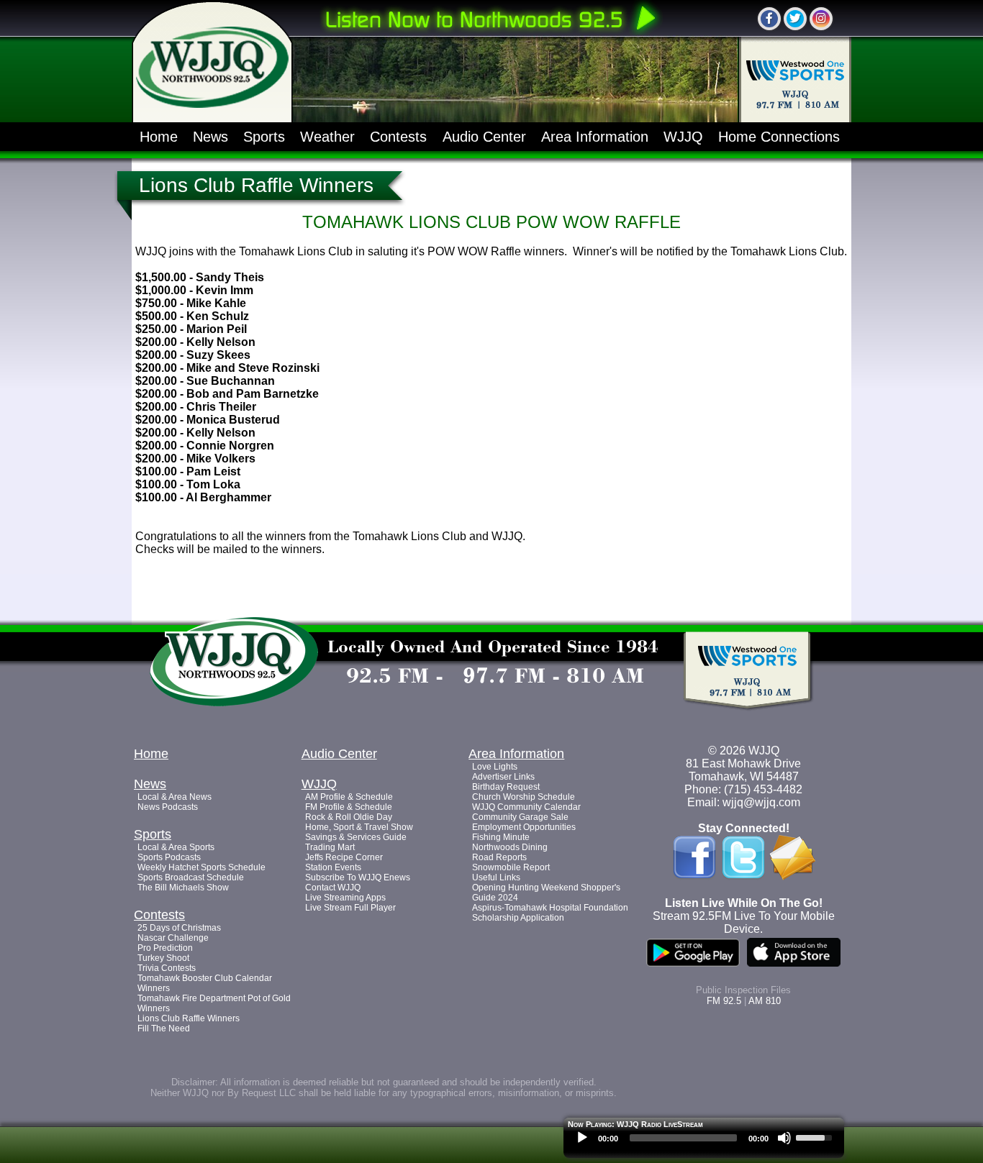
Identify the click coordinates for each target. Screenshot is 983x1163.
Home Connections (779, 137)
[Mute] (784, 1138)
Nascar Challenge (173, 938)
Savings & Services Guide (356, 837)
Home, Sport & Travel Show (359, 827)
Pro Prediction (165, 948)
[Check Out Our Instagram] (821, 18)
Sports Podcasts (169, 857)
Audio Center (484, 137)
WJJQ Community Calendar (526, 807)
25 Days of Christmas (179, 928)
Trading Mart (330, 847)
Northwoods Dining (510, 847)
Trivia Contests (166, 968)
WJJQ (683, 137)
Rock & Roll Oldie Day (348, 817)
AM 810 (764, 1000)
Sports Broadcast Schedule (190, 877)
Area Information (594, 137)
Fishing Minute (501, 837)
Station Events (333, 867)
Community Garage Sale (520, 817)
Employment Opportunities (524, 827)
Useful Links (496, 877)
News (210, 137)
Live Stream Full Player (350, 908)
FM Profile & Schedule (348, 807)
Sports (264, 137)
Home (159, 137)
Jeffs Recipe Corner (344, 857)
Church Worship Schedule (523, 797)
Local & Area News (174, 797)
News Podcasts (167, 807)
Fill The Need (163, 1028)
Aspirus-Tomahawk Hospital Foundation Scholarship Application (550, 913)
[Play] (582, 1138)
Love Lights (494, 767)
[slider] (816, 1136)
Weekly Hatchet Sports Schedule (201, 867)
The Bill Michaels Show (183, 887)
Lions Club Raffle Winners (188, 1018)
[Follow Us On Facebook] (769, 18)
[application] (703, 1141)
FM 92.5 (724, 1000)
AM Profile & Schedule (349, 797)
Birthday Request (506, 787)
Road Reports (499, 857)
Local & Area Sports (175, 847)
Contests (398, 137)
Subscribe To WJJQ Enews (357, 877)
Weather (327, 137)
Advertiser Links (503, 777)
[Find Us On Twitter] (795, 18)
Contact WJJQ (333, 887)
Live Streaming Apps (345, 898)
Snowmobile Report (511, 867)
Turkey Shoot (163, 958)
